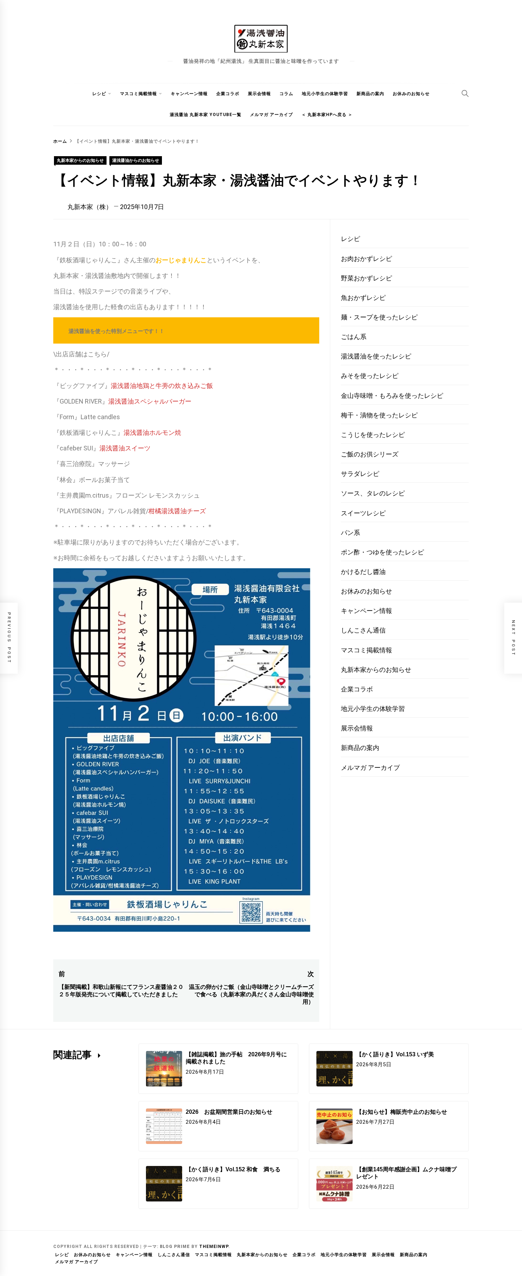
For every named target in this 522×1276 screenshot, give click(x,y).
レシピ (99, 93)
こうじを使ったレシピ (373, 434)
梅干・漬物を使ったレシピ (379, 415)
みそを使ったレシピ (369, 375)
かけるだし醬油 (363, 571)
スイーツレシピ (363, 513)
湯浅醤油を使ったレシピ (376, 356)
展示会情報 (259, 93)
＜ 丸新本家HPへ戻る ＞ (327, 114)
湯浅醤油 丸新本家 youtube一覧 (205, 114)
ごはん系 (353, 336)
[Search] (465, 93)
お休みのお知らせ (411, 93)
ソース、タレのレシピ (373, 493)
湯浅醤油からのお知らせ (135, 160)
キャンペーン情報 (189, 93)
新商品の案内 (370, 93)
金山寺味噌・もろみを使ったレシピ (392, 395)
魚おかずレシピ (363, 297)
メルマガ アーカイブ (271, 114)
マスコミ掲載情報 (138, 93)
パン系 (350, 532)
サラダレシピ (360, 473)
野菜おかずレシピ (366, 278)
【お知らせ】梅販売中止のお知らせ (401, 1112)
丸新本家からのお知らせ (80, 160)
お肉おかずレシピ (366, 258)
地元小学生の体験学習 (325, 93)
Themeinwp (213, 1246)
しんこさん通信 (363, 630)
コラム (286, 93)
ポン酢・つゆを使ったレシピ (382, 552)
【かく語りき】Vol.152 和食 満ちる (233, 1169)
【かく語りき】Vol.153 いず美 (395, 1054)
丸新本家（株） (89, 206)
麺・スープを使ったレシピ (379, 317)
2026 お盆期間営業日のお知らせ (229, 1112)
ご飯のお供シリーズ (369, 454)
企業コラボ (227, 93)
